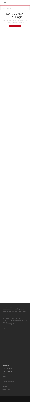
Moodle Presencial (7, 368)
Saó (3, 379)
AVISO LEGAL (23, 399)
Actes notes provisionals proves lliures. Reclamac (17, 343)
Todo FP (4, 386)
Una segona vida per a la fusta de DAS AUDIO (17, 357)
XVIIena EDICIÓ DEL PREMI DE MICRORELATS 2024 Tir (17, 335)
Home (3, 8)
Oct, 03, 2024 (6, 72)
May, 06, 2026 (6, 174)
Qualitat (4, 376)
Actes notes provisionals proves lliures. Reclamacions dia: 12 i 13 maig (14, 112)
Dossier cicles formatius (8, 381)
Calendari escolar (6, 392)
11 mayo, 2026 (13, 345)
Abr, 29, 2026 (6, 244)
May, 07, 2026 (6, 135)
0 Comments (13, 72)
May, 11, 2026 (6, 107)
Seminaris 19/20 (6, 389)
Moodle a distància (7, 371)
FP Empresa (5, 384)
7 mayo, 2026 (13, 354)
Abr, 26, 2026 (6, 290)
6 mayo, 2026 (13, 360)
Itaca (3, 373)
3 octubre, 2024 (13, 339)
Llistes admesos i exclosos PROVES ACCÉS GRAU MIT (17, 350)
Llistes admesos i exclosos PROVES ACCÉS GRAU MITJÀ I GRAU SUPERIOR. (13, 140)
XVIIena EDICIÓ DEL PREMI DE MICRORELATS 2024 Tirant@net (14, 77)
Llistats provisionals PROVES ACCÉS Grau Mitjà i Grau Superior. (14, 249)
